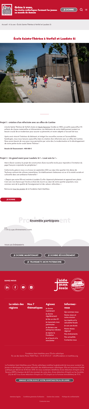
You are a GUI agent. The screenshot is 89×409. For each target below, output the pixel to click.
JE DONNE (11, 199)
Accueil (5, 25)
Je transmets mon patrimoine (44, 261)
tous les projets (19, 189)
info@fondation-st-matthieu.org (65, 356)
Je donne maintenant (26, 255)
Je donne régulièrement (61, 255)
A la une (12, 25)
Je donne (69, 9)
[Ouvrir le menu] (86, 10)
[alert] (44, 228)
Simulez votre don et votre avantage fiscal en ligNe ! (44, 380)
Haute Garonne (44, 127)
